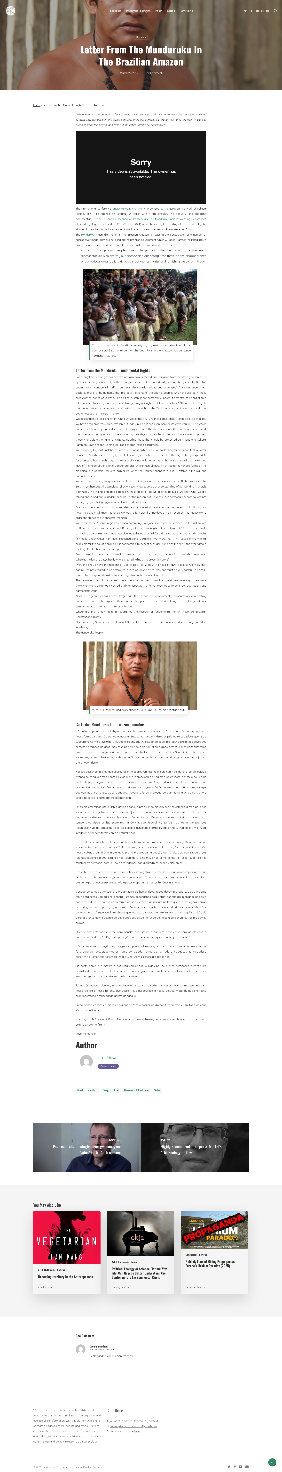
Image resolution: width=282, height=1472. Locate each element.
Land (116, 1090)
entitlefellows (107, 1058)
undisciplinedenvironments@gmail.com (133, 1426)
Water (157, 1090)
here (137, 1431)
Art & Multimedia (46, 1269)
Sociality (97, 1466)
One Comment (153, 73)
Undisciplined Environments (129, 208)
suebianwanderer (99, 1346)
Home (36, 105)
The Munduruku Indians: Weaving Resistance (177, 219)
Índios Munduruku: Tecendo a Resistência (120, 219)
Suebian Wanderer (123, 1356)
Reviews (141, 37)
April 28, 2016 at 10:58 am (102, 1349)
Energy (105, 1090)
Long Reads (191, 1254)
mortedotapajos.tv (174, 710)
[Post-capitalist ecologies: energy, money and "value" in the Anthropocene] (87, 1147)
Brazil (80, 1090)
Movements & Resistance (136, 1090)
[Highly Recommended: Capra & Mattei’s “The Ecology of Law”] (195, 1147)
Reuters (110, 355)
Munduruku (87, 234)
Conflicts (93, 1090)
